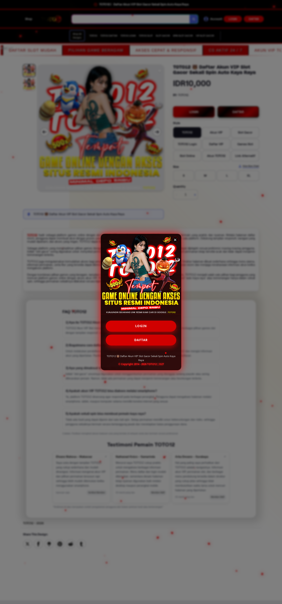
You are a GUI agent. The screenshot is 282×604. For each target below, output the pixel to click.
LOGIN (141, 326)
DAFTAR (141, 340)
